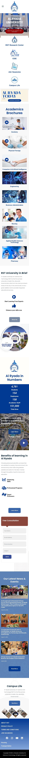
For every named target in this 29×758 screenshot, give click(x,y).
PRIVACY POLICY (7, 726)
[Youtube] (17, 738)
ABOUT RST (5, 723)
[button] (14, 100)
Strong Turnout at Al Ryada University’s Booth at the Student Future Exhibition (13, 657)
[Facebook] (7, 738)
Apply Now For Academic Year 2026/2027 (14, 31)
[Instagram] (12, 738)
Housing (4, 742)
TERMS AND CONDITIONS (10, 730)
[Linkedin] (22, 738)
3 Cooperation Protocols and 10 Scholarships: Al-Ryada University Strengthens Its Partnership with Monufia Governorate (13, 632)
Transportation (6, 746)
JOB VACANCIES (6, 733)
